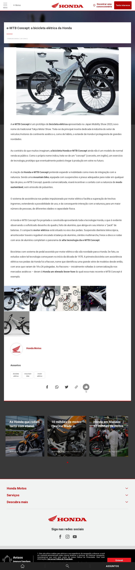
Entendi (119, 560)
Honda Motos (16, 488)
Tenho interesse (123, 5)
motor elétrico (39, 375)
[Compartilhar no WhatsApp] (57, 389)
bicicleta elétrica (16, 375)
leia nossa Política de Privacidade (60, 559)
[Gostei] (89, 387)
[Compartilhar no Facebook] (47, 389)
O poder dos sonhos (13, 38)
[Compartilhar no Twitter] (66, 389)
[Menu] (5, 3)
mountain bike (27, 375)
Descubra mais (17, 502)
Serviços (13, 495)
